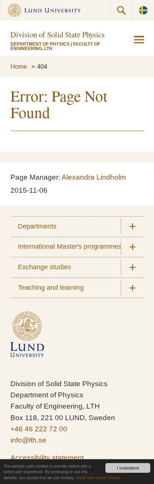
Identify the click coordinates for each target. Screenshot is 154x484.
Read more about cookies (98, 477)
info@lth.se (28, 440)
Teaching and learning (51, 287)
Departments (37, 226)
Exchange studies (44, 267)
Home (18, 66)
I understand (128, 468)
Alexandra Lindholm (94, 177)
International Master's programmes (69, 246)
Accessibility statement (47, 458)
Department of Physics (40, 44)
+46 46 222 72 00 (38, 429)
